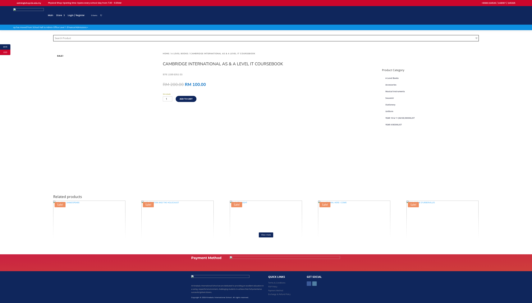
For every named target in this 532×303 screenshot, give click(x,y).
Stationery (390, 104)
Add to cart (186, 99)
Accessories (390, 84)
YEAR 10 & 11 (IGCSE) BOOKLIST (400, 118)
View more (266, 234)
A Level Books (179, 53)
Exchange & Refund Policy (279, 294)
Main (50, 15)
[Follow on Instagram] (314, 283)
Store (59, 15)
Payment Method (275, 290)
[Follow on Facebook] (309, 283)
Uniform (389, 111)
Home (166, 53)
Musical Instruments (395, 91)
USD (6, 52)
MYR (6, 47)
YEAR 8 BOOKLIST (393, 124)
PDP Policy (272, 286)
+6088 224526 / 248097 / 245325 (498, 3)
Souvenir (389, 98)
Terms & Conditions (276, 282)
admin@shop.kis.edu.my (29, 3)
